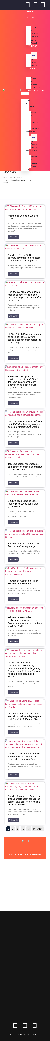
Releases (34, 65)
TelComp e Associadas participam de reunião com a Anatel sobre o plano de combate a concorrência (25, 621)
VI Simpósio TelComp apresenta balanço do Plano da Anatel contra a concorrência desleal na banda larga (24, 338)
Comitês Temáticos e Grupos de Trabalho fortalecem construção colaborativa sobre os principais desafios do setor (24, 800)
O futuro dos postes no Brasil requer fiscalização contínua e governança (23, 504)
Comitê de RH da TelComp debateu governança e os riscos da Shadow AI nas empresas (24, 258)
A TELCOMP (30, 16)
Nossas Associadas (35, 85)
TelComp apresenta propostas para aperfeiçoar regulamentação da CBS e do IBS (25, 467)
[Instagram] (43, 4)
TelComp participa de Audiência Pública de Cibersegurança (24, 545)
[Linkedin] (28, 4)
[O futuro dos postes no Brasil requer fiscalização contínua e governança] (25, 494)
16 (28, 829)
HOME (30, 11)
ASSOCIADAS (31, 150)
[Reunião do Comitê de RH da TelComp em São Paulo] (25, 574)
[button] (25, 93)
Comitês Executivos (35, 41)
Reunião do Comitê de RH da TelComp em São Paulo (23, 582)
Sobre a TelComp (34, 30)
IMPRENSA (30, 131)
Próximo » (38, 829)
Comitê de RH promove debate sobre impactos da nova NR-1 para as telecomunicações (24, 756)
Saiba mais (13, 237)
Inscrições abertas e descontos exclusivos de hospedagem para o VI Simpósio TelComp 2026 (24, 716)
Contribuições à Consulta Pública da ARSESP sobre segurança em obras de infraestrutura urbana (25, 424)
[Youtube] (35, 4)
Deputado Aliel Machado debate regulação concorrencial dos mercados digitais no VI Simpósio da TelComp (25, 296)
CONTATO (30, 169)
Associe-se (34, 79)
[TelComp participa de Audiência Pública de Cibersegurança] (25, 537)
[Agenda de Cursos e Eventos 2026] (25, 209)
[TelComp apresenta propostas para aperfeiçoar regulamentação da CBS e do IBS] (25, 457)
